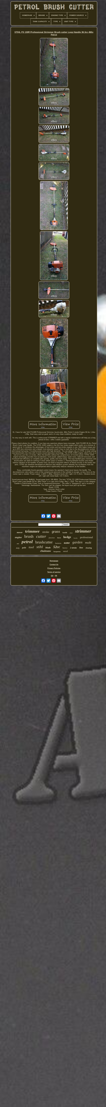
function (52, 538)
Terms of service (53, 572)
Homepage (54, 561)
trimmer (32, 531)
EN (52, 576)
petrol (27, 541)
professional (86, 537)
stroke (45, 532)
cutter (41, 536)
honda (75, 538)
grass (56, 532)
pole (24, 547)
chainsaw (45, 550)
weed (65, 551)
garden (77, 542)
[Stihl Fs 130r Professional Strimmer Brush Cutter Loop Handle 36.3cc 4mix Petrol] (54, 63)
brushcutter (44, 542)
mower (19, 532)
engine (18, 537)
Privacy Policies (53, 568)
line (81, 547)
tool (31, 547)
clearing (89, 548)
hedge (67, 537)
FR (56, 576)
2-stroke (73, 548)
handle (65, 533)
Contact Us (54, 564)
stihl (39, 547)
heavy (65, 548)
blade (48, 547)
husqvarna (57, 551)
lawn (59, 538)
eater (67, 543)
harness (58, 543)
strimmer (83, 531)
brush (28, 536)
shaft (71, 533)
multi (88, 542)
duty (18, 548)
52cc (56, 547)
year (18, 543)
